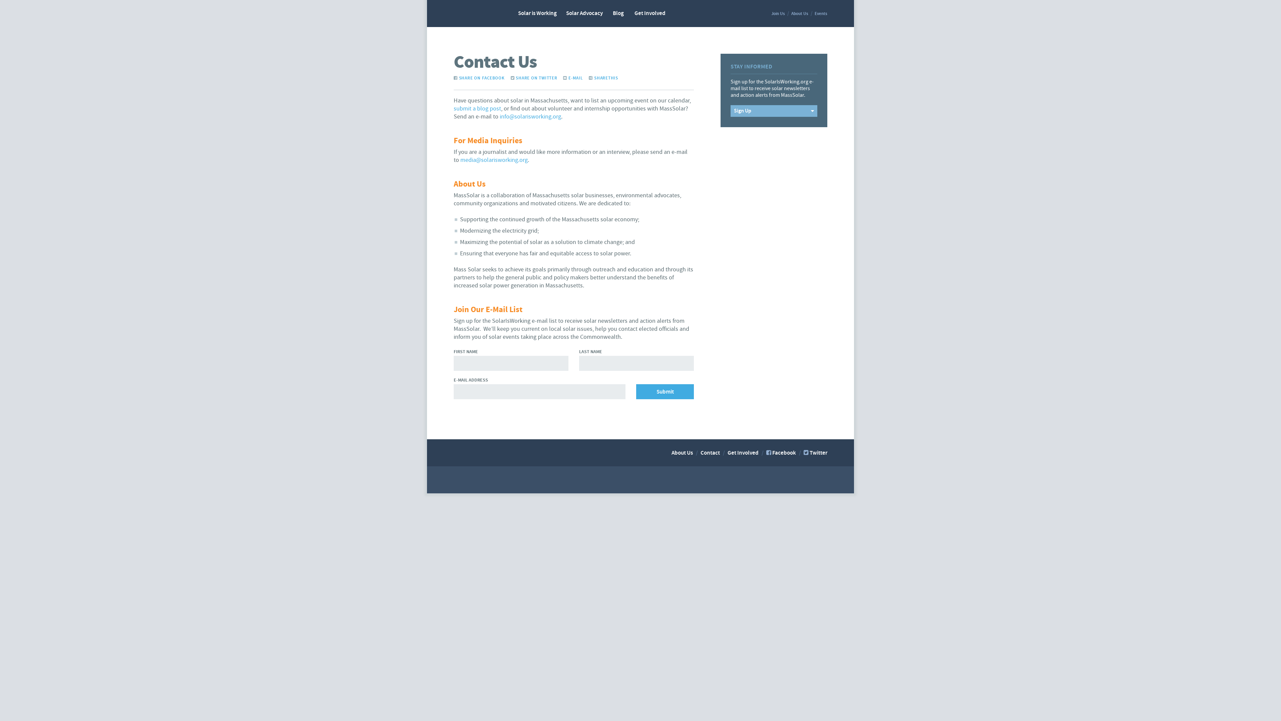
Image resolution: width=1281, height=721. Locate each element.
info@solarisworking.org (530, 117)
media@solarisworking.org (494, 160)
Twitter (818, 453)
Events (821, 14)
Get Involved (650, 13)
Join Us (778, 14)
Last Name (590, 352)
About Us (799, 14)
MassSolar (478, 13)
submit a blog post (477, 108)
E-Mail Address (471, 380)
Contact (710, 453)
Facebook (784, 453)
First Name (466, 352)
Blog (618, 13)
